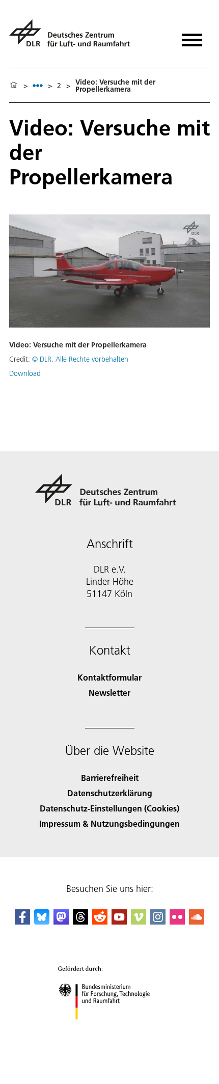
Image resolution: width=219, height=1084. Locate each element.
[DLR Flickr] (177, 921)
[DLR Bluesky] (41, 921)
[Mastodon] (61, 921)
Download (25, 373)
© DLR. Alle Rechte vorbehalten (80, 359)
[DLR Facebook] (22, 921)
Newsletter (109, 692)
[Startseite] (13, 85)
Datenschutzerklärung (109, 793)
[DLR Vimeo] (138, 921)
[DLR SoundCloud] (196, 921)
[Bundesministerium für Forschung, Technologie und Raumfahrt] (110, 1030)
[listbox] (38, 85)
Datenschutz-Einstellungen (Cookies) (109, 808)
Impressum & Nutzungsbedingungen (109, 823)
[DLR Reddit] (99, 921)
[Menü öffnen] (192, 36)
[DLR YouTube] (119, 921)
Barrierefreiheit (110, 777)
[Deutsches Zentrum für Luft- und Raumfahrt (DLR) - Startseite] (73, 37)
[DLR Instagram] (158, 921)
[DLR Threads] (80, 921)
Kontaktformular (109, 677)
